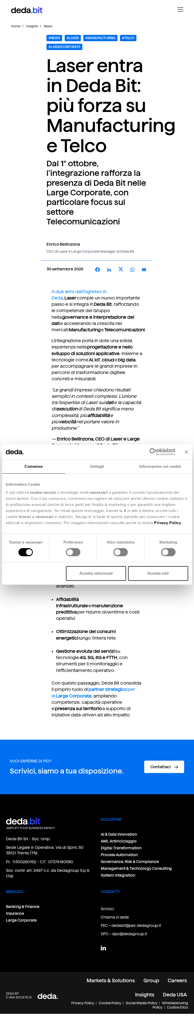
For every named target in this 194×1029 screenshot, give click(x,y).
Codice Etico (177, 1007)
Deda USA (175, 994)
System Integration (118, 875)
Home (15, 26)
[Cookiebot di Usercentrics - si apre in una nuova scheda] (153, 452)
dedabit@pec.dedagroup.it (136, 925)
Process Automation (119, 855)
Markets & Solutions (111, 980)
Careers (177, 980)
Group (151, 980)
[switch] (73, 552)
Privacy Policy (82, 1003)
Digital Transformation (121, 848)
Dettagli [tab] (97, 466)
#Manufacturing (100, 38)
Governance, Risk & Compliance (130, 861)
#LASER (73, 38)
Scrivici (107, 909)
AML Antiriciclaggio (119, 841)
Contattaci (161, 767)
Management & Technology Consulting (136, 868)
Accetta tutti (158, 573)
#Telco (128, 38)
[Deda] (48, 996)
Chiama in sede (115, 917)
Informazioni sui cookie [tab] (160, 466)
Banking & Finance (22, 906)
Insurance (15, 913)
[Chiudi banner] (186, 452)
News (48, 26)
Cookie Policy (110, 1003)
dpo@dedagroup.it (129, 934)
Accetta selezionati (96, 573)
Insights (32, 26)
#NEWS (54, 38)
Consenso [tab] (34, 466)
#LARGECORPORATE (64, 47)
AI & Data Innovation (119, 834)
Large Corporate (21, 920)
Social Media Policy (141, 1003)
